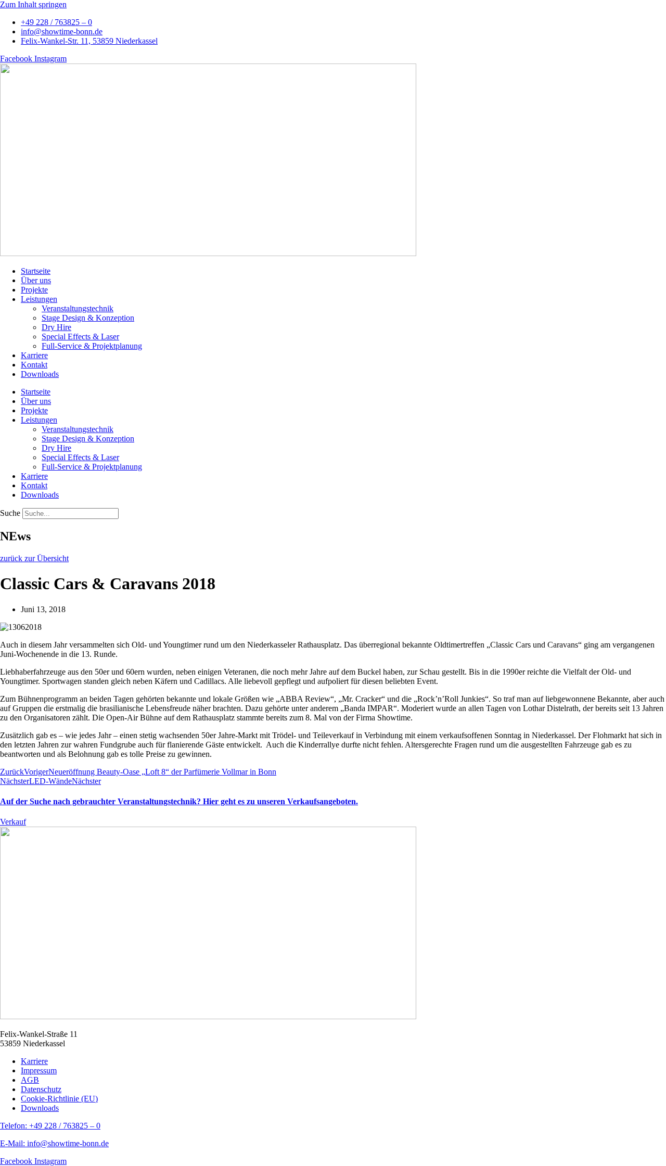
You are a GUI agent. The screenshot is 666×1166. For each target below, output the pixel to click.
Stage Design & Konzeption (88, 317)
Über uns (36, 280)
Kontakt (34, 364)
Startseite (35, 271)
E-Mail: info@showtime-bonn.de (54, 1143)
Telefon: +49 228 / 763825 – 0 (50, 1125)
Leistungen (39, 299)
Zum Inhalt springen (33, 4)
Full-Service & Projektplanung (92, 345)
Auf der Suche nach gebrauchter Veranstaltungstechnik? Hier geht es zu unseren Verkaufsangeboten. (179, 801)
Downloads (40, 374)
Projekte (34, 289)
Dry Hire (56, 327)
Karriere (34, 355)
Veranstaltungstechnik (77, 308)
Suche (10, 513)
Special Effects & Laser (80, 336)
